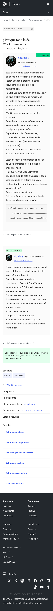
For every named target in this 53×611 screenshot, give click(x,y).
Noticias (7, 506)
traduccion (19, 375)
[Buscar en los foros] (31, 29)
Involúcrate (33, 524)
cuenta (7, 375)
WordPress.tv (11, 538)
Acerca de (8, 501)
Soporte (7, 529)
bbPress (8, 557)
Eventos (32, 529)
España (12, 574)
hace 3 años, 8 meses (27, 66)
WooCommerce (36, 20)
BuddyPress (10, 562)
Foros (5, 12)
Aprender (7, 524)
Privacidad (8, 515)
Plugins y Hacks (18, 20)
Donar (32, 534)
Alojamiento (8, 511)
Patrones (32, 515)
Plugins (31, 511)
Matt (6, 552)
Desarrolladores (10, 534)
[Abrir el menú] (48, 4)
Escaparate (33, 501)
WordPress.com (12, 547)
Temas (31, 506)
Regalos (33, 538)
